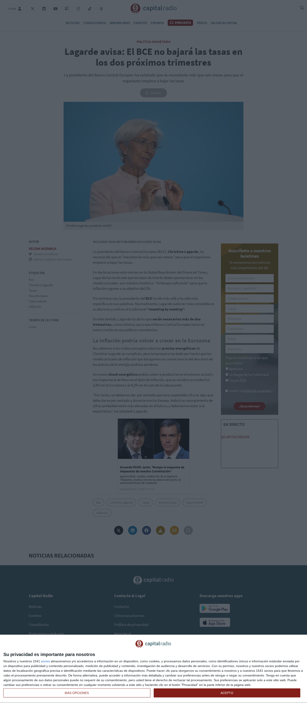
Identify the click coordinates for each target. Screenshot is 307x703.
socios (45, 661)
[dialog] (153, 669)
